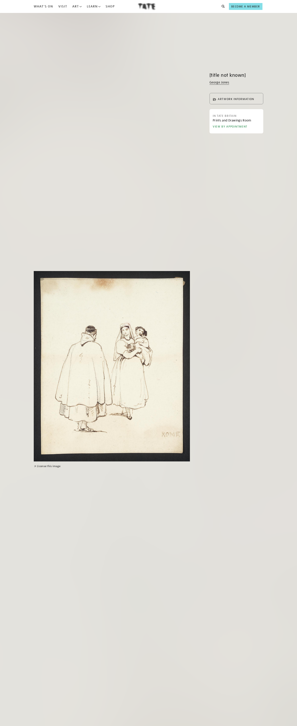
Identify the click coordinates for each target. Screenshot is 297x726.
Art (75, 6)
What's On (43, 6)
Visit (62, 6)
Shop (110, 6)
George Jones (219, 82)
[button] (222, 6)
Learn (92, 6)
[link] (47, 466)
